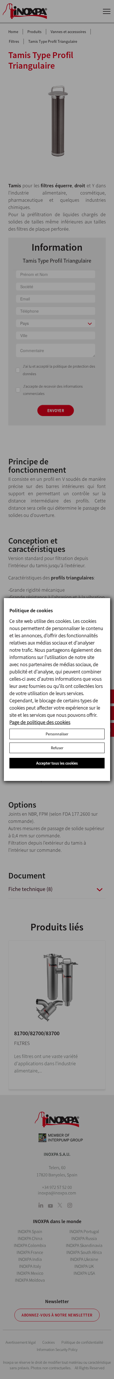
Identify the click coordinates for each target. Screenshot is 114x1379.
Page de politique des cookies (39, 722)
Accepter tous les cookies (57, 763)
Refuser (57, 747)
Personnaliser (57, 733)
